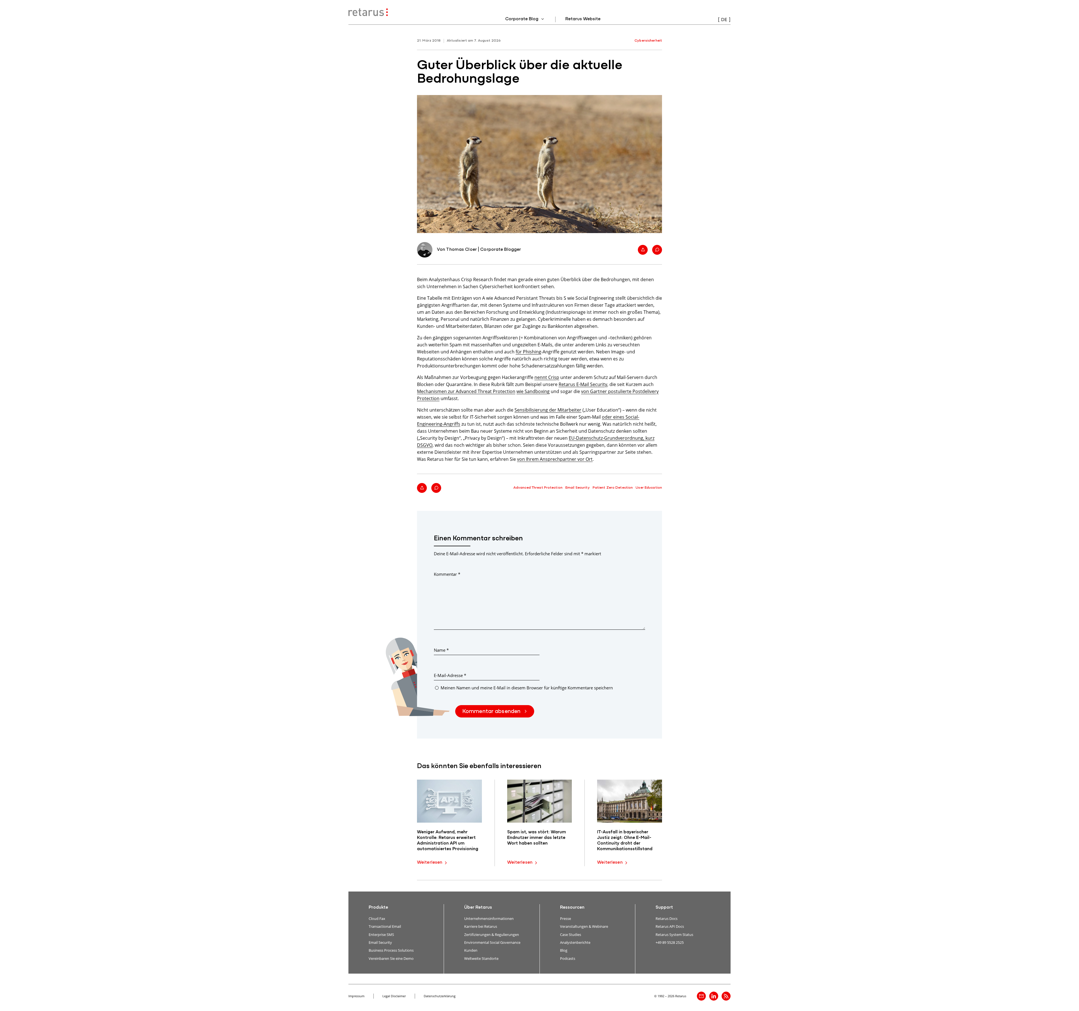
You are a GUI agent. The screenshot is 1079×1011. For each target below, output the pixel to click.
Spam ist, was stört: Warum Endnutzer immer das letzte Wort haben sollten (536, 838)
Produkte (378, 907)
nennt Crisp (546, 377)
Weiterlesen (429, 862)
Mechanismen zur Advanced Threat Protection (466, 391)
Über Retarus (478, 907)
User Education (649, 487)
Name (441, 650)
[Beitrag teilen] (643, 250)
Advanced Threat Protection (538, 487)
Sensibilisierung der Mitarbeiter (547, 410)
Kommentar (447, 574)
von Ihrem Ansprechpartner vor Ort (555, 459)
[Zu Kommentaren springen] (657, 250)
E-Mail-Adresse (450, 675)
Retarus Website (582, 19)
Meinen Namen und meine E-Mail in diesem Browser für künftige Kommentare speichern (527, 687)
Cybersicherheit (648, 40)
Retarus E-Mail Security (583, 384)
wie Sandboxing (533, 391)
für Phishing (528, 352)
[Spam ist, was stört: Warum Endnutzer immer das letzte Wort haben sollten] (539, 801)
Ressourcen (572, 907)
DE (724, 20)
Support (664, 907)
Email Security (577, 487)
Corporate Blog (522, 19)
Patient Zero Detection (613, 487)
